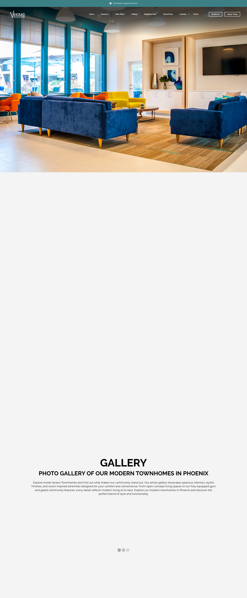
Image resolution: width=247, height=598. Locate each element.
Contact (183, 14)
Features (104, 14)
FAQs (183, 19)
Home (91, 14)
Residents (215, 14)
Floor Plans (120, 14)
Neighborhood (150, 14)
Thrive (196, 14)
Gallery (134, 14)
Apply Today (232, 14)
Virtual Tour (168, 14)
